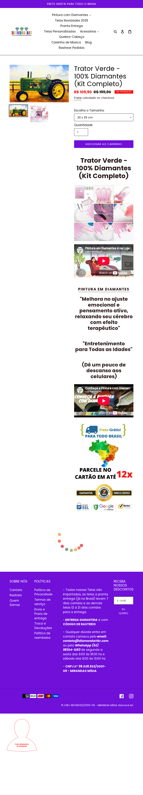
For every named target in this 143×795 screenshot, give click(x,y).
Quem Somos (15, 602)
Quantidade (83, 125)
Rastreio (16, 595)
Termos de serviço (42, 602)
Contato (16, 590)
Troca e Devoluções (43, 625)
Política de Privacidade (43, 592)
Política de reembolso (42, 635)
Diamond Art (125, 705)
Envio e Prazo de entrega (40, 613)
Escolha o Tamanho (89, 110)
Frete (78, 98)
